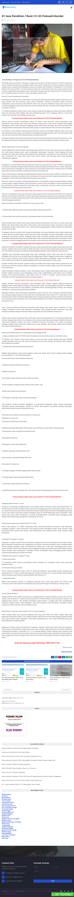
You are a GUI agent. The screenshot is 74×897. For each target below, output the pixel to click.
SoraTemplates (12, 891)
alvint (4, 20)
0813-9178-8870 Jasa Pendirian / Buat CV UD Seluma (19, 768)
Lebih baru (8, 689)
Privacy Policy (44, 891)
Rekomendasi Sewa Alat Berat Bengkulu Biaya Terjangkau (20, 748)
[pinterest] (70, 2)
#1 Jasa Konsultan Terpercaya (32, 891)
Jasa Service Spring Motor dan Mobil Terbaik (15, 752)
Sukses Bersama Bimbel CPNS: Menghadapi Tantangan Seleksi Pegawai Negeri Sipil (28, 760)
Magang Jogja (5, 2)
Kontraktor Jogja (15, 2)
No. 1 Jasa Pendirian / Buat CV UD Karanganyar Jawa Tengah (21, 784)
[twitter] (63, 2)
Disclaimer (52, 891)
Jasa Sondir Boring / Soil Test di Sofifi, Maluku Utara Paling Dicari (22, 780)
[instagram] (67, 2)
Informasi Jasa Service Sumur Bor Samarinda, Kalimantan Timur (22, 756)
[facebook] (59, 2)
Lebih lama (66, 689)
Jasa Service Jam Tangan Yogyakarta (13, 772)
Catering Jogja (25, 2)
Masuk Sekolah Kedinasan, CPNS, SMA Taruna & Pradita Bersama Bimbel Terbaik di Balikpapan (31, 776)
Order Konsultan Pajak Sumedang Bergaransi (16, 764)
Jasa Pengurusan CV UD (9, 657)
